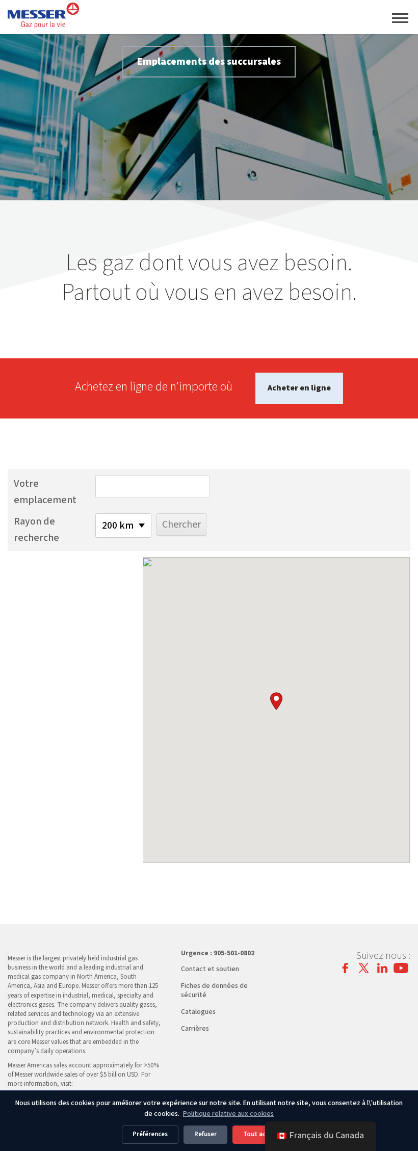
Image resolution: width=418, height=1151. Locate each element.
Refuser (205, 1134)
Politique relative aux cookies (228, 1114)
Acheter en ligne (299, 388)
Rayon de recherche (36, 529)
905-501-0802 (234, 953)
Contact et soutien (210, 969)
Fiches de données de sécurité (214, 991)
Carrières (195, 1029)
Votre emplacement (45, 492)
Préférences (150, 1134)
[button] (276, 701)
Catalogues (198, 1012)
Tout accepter (264, 1134)
